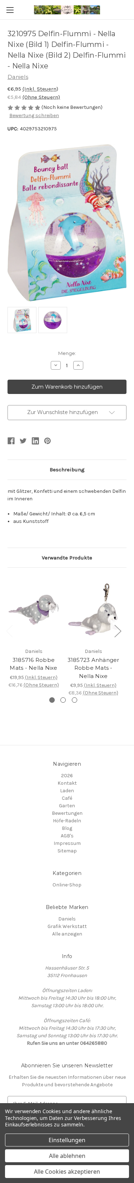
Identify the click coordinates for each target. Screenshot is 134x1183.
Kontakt (67, 783)
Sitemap (67, 851)
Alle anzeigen (67, 934)
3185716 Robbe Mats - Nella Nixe (33, 664)
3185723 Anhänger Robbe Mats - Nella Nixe (93, 668)
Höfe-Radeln (67, 821)
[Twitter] (23, 441)
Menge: (67, 353)
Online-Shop (67, 885)
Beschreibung (67, 469)
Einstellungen (67, 1140)
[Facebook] (11, 441)
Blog (67, 828)
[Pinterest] (47, 441)
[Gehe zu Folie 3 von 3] (74, 700)
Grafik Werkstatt (67, 926)
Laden (67, 791)
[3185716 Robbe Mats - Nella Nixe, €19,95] (34, 609)
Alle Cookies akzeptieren (67, 1171)
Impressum (67, 843)
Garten (67, 806)
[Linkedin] (35, 441)
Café (67, 798)
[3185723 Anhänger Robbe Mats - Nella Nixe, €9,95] (93, 609)
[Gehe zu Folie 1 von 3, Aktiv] (52, 700)
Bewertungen (67, 813)
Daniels (67, 919)
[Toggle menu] (10, 10)
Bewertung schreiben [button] (34, 115)
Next (117, 630)
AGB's (67, 836)
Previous (9, 630)
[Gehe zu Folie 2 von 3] (63, 700)
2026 (67, 776)
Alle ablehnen (67, 1156)
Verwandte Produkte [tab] (67, 557)
